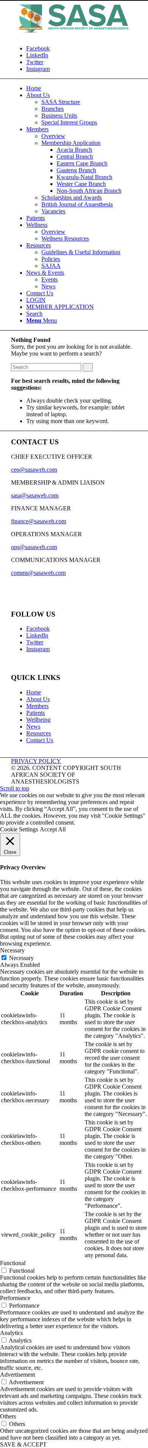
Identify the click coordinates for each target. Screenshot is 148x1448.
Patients (35, 713)
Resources (38, 733)
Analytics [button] (11, 1333)
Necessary (21, 958)
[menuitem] (33, 88)
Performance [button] (15, 1298)
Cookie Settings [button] (19, 829)
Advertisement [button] (17, 1374)
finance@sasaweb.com (38, 521)
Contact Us (39, 740)
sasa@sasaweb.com (34, 495)
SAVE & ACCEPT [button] (23, 1444)
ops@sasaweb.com (34, 547)
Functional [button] (12, 1263)
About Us (38, 699)
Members (37, 706)
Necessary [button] (12, 950)
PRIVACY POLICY (36, 761)
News (33, 726)
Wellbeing (38, 719)
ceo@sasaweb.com (34, 469)
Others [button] (8, 1416)
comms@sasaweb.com (38, 573)
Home (33, 692)
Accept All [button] (53, 829)
